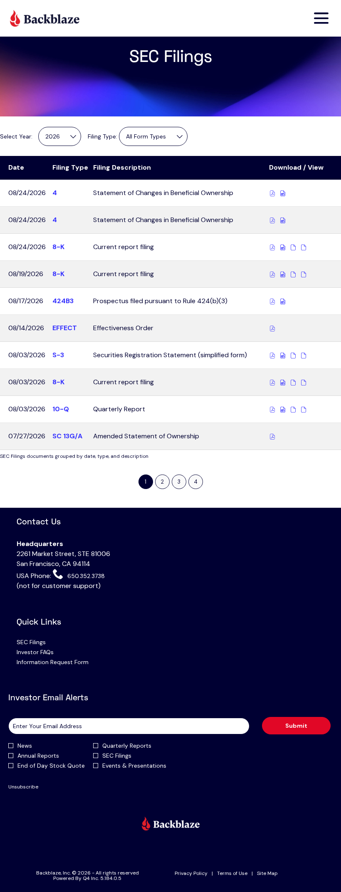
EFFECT (64, 328)
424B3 (63, 301)
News (24, 746)
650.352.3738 (85, 576)
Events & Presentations (134, 765)
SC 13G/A (67, 436)
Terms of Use (232, 873)
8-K (58, 246)
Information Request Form (63, 662)
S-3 (58, 355)
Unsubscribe (23, 786)
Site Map (267, 873)
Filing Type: (102, 136)
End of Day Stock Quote (51, 765)
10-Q (60, 409)
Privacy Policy (191, 873)
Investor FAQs (45, 652)
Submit (296, 725)
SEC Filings (42, 642)
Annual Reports (38, 756)
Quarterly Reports (126, 746)
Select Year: (16, 136)
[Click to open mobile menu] (321, 18)
